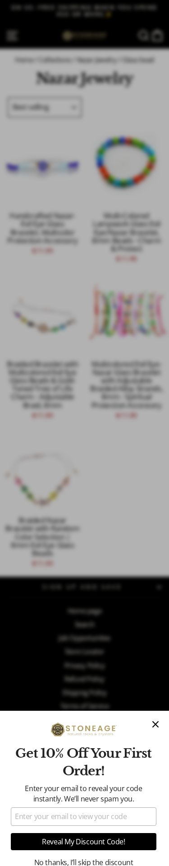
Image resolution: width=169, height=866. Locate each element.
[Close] (155, 724)
